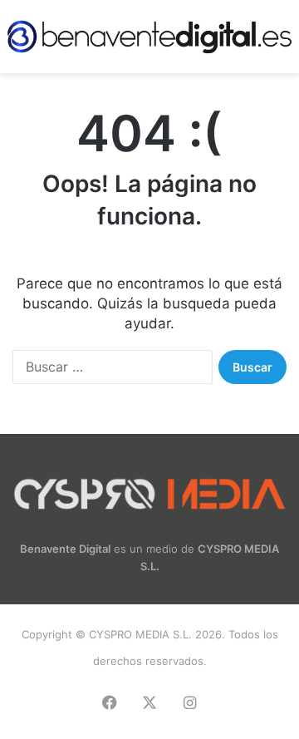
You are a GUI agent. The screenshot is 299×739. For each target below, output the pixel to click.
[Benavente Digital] (149, 36)
